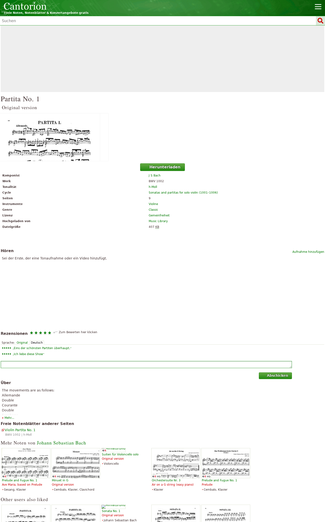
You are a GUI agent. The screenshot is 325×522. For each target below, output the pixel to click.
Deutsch (37, 342)
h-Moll (153, 187)
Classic (153, 209)
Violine (153, 204)
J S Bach (155, 175)
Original (22, 342)
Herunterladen (164, 167)
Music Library (158, 221)
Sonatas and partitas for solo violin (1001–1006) (183, 192)
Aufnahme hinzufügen (308, 252)
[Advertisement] (162, 58)
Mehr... (9, 418)
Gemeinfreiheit (159, 215)
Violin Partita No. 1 (20, 430)
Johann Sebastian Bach (61, 442)
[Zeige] (162, 137)
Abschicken (277, 375)
